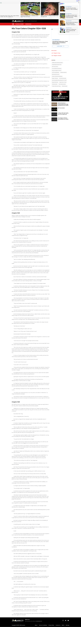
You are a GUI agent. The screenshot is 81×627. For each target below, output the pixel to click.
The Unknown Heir (62, 84)
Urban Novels (64, 86)
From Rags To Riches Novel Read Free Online (63, 118)
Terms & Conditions (43, 625)
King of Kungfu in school (56, 70)
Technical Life (54, 84)
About (36, 625)
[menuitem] (13, 24)
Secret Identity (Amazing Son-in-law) (59, 80)
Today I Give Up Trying (56, 86)
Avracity (23, 625)
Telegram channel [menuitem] (19, 24)
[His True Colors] (54, 109)
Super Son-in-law (62, 82)
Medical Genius (63, 72)
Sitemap (67, 625)
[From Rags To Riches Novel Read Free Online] (54, 119)
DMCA (63, 625)
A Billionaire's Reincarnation (57, 62)
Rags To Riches (55, 78)
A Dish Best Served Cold (56, 64)
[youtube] (68, 620)
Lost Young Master (55, 72)
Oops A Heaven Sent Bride (57, 76)
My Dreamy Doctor (55, 74)
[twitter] (66, 620)
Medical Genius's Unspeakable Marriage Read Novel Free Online (63, 104)
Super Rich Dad (55, 82)
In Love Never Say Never (56, 68)
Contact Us (58, 625)
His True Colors (55, 66)
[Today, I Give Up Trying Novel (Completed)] (54, 114)
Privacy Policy (51, 625)
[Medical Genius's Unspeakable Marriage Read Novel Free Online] (54, 104)
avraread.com (39, 621)
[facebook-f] (63, 620)
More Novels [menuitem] (28, 24)
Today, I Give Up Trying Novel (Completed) (63, 113)
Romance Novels (62, 78)
